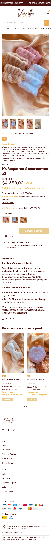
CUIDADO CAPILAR (29, 29)
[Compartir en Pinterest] (14, 318)
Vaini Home (7, 458)
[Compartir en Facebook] (7, 318)
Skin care (6, 450)
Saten (4, 445)
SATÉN (16, 29)
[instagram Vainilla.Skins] (3, 430)
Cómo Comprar (8, 463)
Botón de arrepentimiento (16, 528)
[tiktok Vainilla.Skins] (14, 430)
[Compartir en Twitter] (10, 318)
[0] (47, 13)
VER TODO (6, 29)
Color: (7, 214)
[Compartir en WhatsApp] (3, 318)
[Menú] (3, 13)
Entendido (33, 540)
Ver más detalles (8, 203)
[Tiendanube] (12, 533)
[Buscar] (46, 23)
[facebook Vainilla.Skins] (8, 430)
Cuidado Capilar (9, 454)
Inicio (4, 133)
